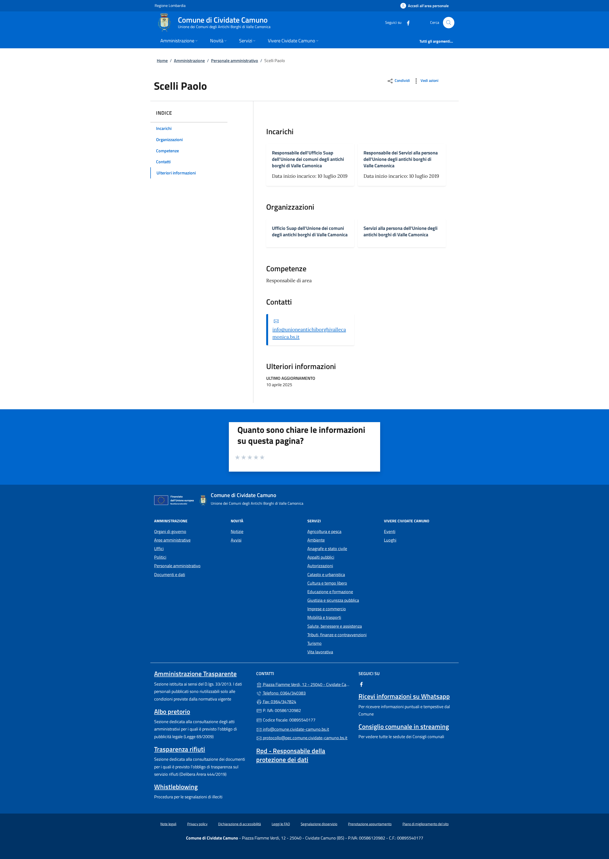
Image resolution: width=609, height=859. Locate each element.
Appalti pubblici (320, 557)
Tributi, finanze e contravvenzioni (337, 635)
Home (162, 60)
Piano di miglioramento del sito (426, 824)
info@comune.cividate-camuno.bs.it (295, 729)
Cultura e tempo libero (327, 583)
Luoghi (390, 540)
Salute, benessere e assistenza (334, 626)
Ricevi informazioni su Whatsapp (404, 696)
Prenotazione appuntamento (370, 824)
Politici (160, 557)
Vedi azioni (429, 80)
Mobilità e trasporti (324, 617)
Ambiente (316, 540)
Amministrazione (189, 60)
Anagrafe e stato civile (327, 548)
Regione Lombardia (170, 5)
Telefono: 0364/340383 (284, 693)
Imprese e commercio (326, 609)
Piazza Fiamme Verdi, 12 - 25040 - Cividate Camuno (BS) (307, 684)
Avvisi (236, 540)
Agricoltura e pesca (324, 531)
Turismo (314, 643)
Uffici (159, 548)
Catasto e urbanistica (326, 574)
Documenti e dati (169, 574)
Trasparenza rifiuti (179, 749)
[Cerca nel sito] (448, 22)
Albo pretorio (172, 711)
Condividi (402, 80)
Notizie (237, 531)
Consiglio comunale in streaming (404, 726)
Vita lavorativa (320, 652)
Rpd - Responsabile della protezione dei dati (290, 755)
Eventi (389, 531)
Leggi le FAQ (281, 824)
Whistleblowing (176, 787)
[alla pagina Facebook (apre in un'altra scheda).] (406, 22)
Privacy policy (197, 824)
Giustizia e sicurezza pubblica (333, 600)
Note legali (168, 824)
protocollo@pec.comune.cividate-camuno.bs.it (304, 738)
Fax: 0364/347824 (279, 701)
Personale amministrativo (234, 60)
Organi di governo (170, 531)
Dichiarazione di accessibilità (239, 824)
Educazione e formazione (330, 591)
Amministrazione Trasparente (195, 674)
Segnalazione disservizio (319, 824)
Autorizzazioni (320, 566)
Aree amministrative (172, 540)
